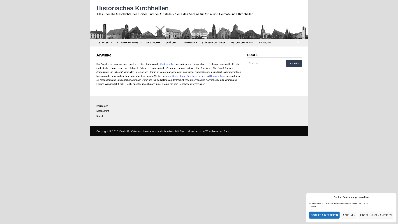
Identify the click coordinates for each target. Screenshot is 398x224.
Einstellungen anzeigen (376, 215)
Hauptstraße (216, 76)
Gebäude (171, 42)
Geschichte (153, 42)
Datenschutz (102, 111)
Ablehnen (349, 215)
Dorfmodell (265, 42)
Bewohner (190, 42)
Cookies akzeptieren (324, 215)
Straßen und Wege (214, 42)
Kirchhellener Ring (196, 76)
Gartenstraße (167, 64)
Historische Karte (242, 42)
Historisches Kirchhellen (132, 8)
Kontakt (100, 116)
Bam (226, 131)
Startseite (105, 42)
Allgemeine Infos (127, 42)
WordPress (211, 131)
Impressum (102, 106)
